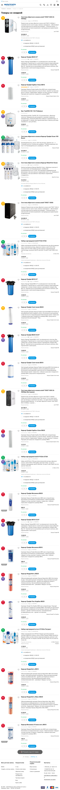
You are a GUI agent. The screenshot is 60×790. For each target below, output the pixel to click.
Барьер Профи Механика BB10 (31, 547)
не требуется (27, 40)
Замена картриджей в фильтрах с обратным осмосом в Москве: (35, 260)
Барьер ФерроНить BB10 (30, 669)
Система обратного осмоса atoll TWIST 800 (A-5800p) (38, 17)
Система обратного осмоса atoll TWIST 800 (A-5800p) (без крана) (38, 391)
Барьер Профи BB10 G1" (29, 279)
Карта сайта (18, 782)
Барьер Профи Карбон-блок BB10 (33, 85)
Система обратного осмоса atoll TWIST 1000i (37, 202)
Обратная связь (19, 771)
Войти (2, 766)
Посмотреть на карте (49, 779)
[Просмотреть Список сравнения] (48, 5)
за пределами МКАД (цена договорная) (34, 46)
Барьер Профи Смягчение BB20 (32, 307)
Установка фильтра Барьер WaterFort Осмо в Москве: (33, 183)
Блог (16, 780)
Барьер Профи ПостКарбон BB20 (32, 601)
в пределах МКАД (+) (31, 43)
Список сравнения (35, 771)
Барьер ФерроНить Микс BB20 (32, 697)
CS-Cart (23, 786)
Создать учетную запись (7, 769)
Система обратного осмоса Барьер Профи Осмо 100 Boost (39, 137)
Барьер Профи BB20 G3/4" (30, 335)
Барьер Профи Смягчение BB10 (32, 362)
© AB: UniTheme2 (15, 788)
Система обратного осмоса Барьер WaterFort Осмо (39, 163)
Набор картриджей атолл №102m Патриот (36, 629)
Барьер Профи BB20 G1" (29, 57)
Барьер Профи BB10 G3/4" (30, 519)
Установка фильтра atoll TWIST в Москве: (30, 37)
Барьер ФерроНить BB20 (30, 573)
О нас (17, 766)
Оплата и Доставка (20, 769)
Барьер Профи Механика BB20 (32, 493)
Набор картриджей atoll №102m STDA (34, 456)
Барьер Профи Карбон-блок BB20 (33, 430)
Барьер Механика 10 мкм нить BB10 (33, 724)
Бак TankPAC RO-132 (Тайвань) (32, 111)
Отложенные (33, 769)
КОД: (29, 21)
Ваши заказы (33, 766)
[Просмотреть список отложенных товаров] (51, 5)
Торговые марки (19, 777)
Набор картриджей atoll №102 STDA (33, 241)
